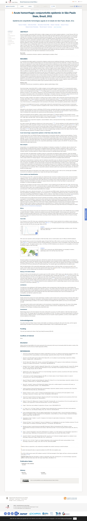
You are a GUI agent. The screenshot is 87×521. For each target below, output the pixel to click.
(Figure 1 (49, 222)
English (80, 1)
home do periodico (11, 6)
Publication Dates (11, 43)
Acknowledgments (11, 35)
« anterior (30, 6)
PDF (54, 6)
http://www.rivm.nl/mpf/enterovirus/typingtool (31, 205)
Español (75, 1)
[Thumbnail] (29, 230)
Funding (9, 37)
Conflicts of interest (11, 38)
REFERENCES (11, 41)
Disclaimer (10, 40)
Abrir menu (6, 2)
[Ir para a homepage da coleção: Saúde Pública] (10, 2)
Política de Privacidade (66, 518)
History (9, 44)
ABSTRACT (10, 31)
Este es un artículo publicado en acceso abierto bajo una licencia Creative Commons (44, 480)
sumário (22, 6)
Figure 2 (26, 242)
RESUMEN (10, 32)
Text (9, 34)
